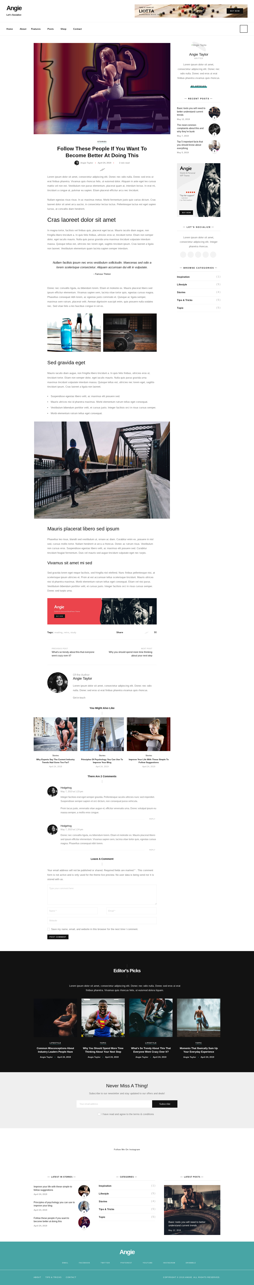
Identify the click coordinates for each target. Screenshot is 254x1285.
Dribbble (191, 1263)
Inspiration (183, 277)
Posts (50, 29)
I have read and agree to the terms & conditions (128, 1114)
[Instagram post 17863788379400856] (21, 1149)
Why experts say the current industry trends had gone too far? (55, 761)
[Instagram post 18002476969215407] (63, 1149)
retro (66, 632)
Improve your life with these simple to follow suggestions (149, 761)
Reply (152, 819)
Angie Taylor (86, 163)
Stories (102, 141)
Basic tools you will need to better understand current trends (191, 111)
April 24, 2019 (105, 163)
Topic (180, 308)
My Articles (198, 86)
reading (58, 632)
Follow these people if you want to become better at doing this (51, 1220)
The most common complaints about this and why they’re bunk (190, 128)
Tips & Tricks (185, 300)
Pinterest (126, 1263)
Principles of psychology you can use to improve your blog (102, 761)
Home (9, 29)
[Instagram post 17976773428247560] (233, 1149)
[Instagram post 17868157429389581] (106, 1149)
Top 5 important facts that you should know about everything (190, 145)
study (73, 632)
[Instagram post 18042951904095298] (190, 1149)
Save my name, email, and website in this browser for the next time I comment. (94, 929)
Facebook (84, 1263)
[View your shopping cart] (229, 29)
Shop (63, 29)
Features (36, 29)
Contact (77, 29)
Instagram (169, 1263)
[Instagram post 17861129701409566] (148, 1149)
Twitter (105, 1263)
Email (65, 1263)
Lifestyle (182, 284)
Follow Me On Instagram (127, 1149)
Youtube (148, 1263)
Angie (13, 8)
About (23, 29)
